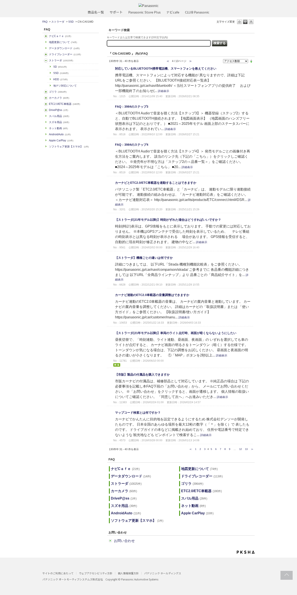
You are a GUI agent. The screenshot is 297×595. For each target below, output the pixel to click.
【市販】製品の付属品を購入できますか (142, 374)
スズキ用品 (59, 122)
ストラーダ (57, 21)
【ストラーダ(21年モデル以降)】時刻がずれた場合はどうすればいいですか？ (168, 219)
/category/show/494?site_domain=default (46, 98)
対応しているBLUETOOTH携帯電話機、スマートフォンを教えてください (165, 68)
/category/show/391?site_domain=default (46, 60)
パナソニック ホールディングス (162, 573)
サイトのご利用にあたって (57, 573)
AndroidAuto (60, 134)
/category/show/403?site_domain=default (46, 110)
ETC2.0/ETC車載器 (64, 103)
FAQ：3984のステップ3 (131, 106)
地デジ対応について (65, 85)
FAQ (44, 21)
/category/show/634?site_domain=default (46, 54)
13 (246, 449)
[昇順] (251, 60)
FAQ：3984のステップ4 (131, 144)
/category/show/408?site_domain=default (46, 36)
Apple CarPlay (61, 140)
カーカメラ (59, 97)
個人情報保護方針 (128, 573)
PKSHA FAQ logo (246, 552)
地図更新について (63, 42)
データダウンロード (64, 48)
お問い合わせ (124, 541)
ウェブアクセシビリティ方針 (95, 573)
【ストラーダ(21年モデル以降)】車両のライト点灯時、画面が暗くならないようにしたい (175, 333)
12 (240, 449)
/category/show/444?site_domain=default (46, 104)
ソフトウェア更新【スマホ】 (69, 146)
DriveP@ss (58, 110)
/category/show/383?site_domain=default (46, 92)
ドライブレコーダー (65, 54)
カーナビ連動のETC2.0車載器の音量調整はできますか (152, 295)
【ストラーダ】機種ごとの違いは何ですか (144, 257)
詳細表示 (163, 91)
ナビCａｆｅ (60, 36)
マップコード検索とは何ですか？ (138, 412)
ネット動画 (58, 128)
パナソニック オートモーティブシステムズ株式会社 (72, 579)
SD (60, 66)
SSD (71, 21)
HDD (60, 79)
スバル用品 (59, 116)
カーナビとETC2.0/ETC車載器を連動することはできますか (155, 182)
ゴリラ (58, 91)
